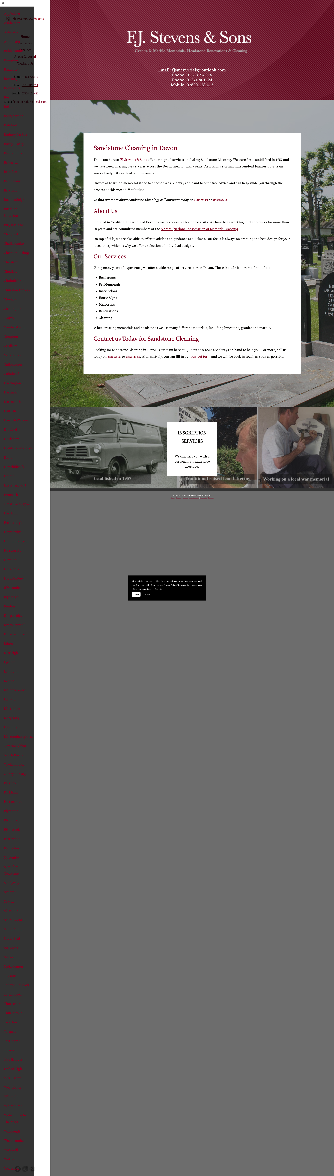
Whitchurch (13, 1106)
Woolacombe (14, 1141)
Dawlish (10, 411)
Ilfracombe (12, 588)
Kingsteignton (15, 634)
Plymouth (11, 811)
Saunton (10, 892)
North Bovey (13, 755)
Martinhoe (12, 709)
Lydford (10, 662)
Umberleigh (13, 1069)
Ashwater (11, 32)
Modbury (10, 727)
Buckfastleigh (14, 200)
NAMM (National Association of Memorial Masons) (199, 229)
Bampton (11, 60)
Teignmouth (13, 994)
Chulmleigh (13, 281)
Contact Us (203, 498)
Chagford (11, 234)
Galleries (178, 498)
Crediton (10, 346)
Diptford (10, 430)
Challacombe (14, 244)
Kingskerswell (14, 625)
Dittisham (11, 439)
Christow (11, 262)
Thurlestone (13, 1013)
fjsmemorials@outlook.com (199, 70)
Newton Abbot (15, 746)
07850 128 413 (200, 85)
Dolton (9, 458)
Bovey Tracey (14, 144)
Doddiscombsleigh (18, 448)
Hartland (11, 513)
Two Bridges (13, 1060)
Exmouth (11, 495)
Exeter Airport (15, 485)
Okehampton (14, 764)
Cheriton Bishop (16, 253)
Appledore (12, 14)
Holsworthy (12, 551)
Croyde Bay (12, 355)
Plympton (11, 820)
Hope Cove (12, 569)
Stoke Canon (13, 966)
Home (173, 498)
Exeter (9, 476)
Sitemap (211, 498)
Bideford (10, 125)
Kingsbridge (13, 616)
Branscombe (13, 153)
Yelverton (11, 1168)
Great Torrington (17, 504)
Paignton (11, 783)
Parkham (11, 792)
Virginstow (12, 1078)
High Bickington (16, 541)
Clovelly (10, 299)
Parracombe (13, 802)
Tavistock (11, 976)
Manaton (10, 699)
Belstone (10, 107)
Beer (7, 97)
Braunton (11, 162)
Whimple (11, 1097)
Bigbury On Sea (15, 135)
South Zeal (12, 939)
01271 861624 (199, 80)
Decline (147, 594)
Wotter (9, 1159)
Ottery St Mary (15, 774)
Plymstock (12, 830)
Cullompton (13, 365)
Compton (11, 337)
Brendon (10, 172)
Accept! (136, 594)
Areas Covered (194, 498)
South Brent (13, 920)
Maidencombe (14, 690)
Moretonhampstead (19, 737)
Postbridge (12, 839)
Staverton (11, 957)
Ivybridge (11, 597)
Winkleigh (12, 1131)
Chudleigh (12, 272)
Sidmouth (11, 911)
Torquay (10, 1032)
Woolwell (11, 1150)
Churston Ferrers (17, 290)
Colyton (10, 318)
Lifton (8, 644)
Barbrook (11, 69)
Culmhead (11, 374)
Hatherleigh (13, 523)
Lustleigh (11, 653)
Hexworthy (12, 532)
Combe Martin (15, 327)
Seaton (9, 901)
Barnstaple (12, 79)
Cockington (13, 309)
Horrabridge (13, 578)
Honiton (10, 560)
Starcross (11, 948)
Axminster (12, 42)
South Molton (14, 929)
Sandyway (11, 883)
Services (185, 498)
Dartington (12, 383)
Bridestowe (12, 181)
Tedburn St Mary (16, 985)
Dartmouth (12, 402)
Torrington (12, 1041)
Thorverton (12, 1004)
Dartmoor (11, 392)
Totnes (9, 1050)
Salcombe (11, 857)
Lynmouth (12, 671)
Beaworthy (12, 88)
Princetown (13, 848)
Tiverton (10, 1022)
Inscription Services (192, 449)
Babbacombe (14, 51)
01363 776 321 (201, 200)
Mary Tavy (11, 718)
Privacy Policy (170, 585)
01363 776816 (199, 75)
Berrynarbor (13, 116)
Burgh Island (13, 225)
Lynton (9, 681)
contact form (200, 357)
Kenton (9, 606)
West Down (12, 1087)
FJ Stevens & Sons (133, 160)
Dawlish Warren (16, 420)
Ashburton (12, 23)
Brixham (10, 190)
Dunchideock (14, 467)
